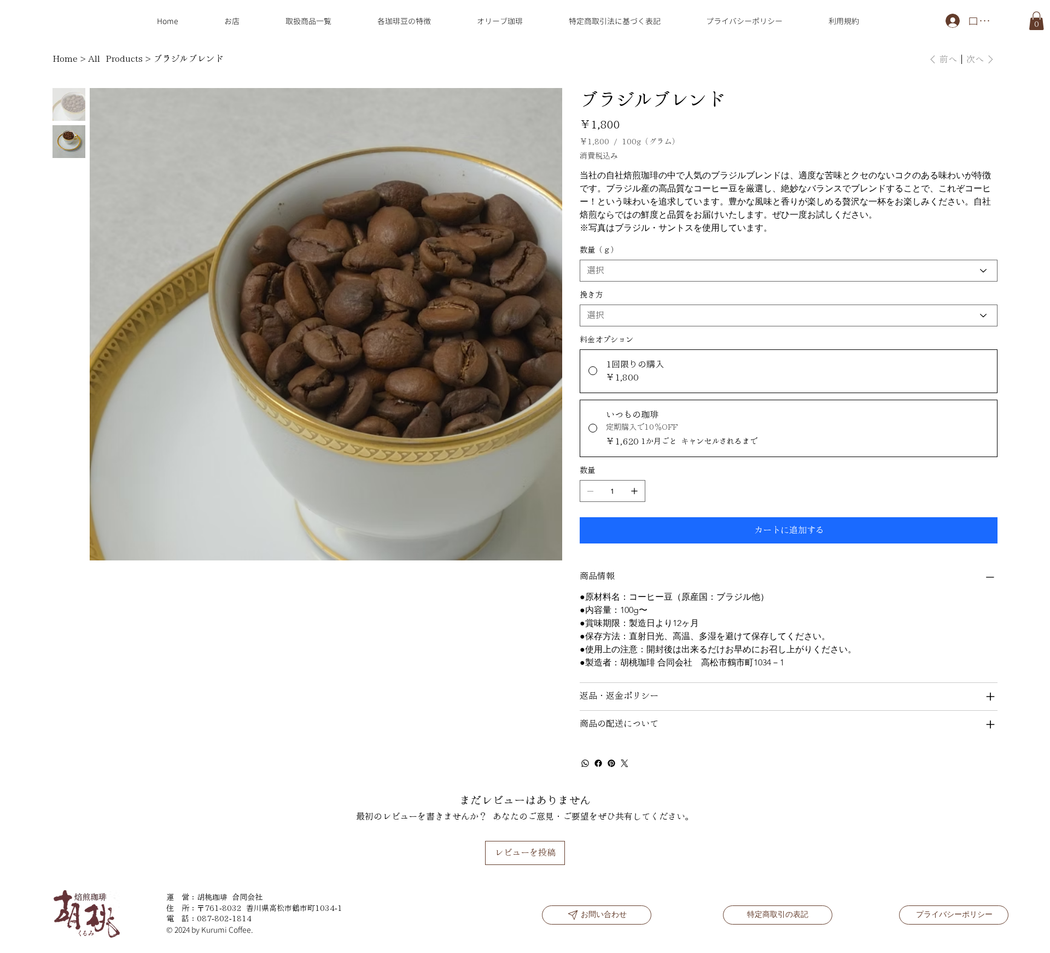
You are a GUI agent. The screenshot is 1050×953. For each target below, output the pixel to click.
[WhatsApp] (585, 763)
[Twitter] (624, 763)
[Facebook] (598, 763)
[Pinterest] (611, 763)
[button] (1036, 20)
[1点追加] (634, 491)
